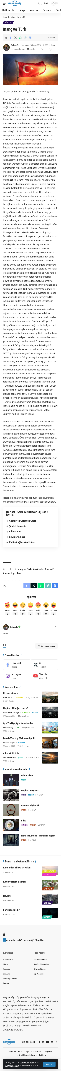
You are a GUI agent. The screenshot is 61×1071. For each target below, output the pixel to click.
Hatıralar (24, 825)
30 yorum (40, 795)
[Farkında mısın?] (50, 913)
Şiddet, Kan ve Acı (18, 526)
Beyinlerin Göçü (17, 536)
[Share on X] (15, 37)
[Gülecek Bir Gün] (50, 758)
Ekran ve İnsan (10, 693)
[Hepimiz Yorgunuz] (11, 795)
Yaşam (23, 780)
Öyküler (24, 810)
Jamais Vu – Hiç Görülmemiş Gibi (19, 738)
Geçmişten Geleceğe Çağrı (22, 520)
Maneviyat (26, 712)
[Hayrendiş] (14, 3)
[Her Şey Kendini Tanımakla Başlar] (11, 840)
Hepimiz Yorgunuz (30, 790)
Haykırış (7, 895)
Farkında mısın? (11, 909)
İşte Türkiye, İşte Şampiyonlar (18, 723)
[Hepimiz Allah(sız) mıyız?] (50, 712)
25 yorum (33, 840)
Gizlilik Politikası (27, 1063)
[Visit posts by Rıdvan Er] (6, 47)
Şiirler (20, 757)
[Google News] (52, 1042)
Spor (17, 727)
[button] (49, 1064)
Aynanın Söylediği (30, 805)
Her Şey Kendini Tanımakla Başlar (38, 835)
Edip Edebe (15, 531)
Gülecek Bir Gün (11, 753)
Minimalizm (27, 775)
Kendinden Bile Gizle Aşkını (17, 867)
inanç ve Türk (24, 569)
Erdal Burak (7, 697)
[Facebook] (16, 664)
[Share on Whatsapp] (20, 37)
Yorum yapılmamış (18, 49)
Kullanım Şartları (12, 1066)
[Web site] (56, 627)
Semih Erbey (8, 727)
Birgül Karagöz (9, 742)
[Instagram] (16, 676)
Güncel (8, 22)
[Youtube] (44, 676)
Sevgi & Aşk (49, 875)
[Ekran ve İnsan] (50, 697)
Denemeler (19, 697)
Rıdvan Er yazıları (12, 573)
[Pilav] (11, 825)
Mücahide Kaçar (9, 757)
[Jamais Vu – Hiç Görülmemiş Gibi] (50, 742)
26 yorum (33, 810)
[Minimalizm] (11, 780)
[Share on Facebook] (10, 37)
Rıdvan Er (15, 45)
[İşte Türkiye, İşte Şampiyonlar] (50, 727)
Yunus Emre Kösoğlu (11, 712)
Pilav (23, 820)
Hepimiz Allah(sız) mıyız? (15, 708)
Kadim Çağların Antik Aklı (22, 542)
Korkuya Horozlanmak (14, 881)
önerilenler (38, 569)
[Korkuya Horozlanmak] (50, 884)
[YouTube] (47, 1042)
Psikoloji (21, 742)
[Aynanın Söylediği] (11, 810)
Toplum (35, 712)
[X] (44, 664)
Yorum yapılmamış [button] (48, 646)
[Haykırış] (50, 899)
